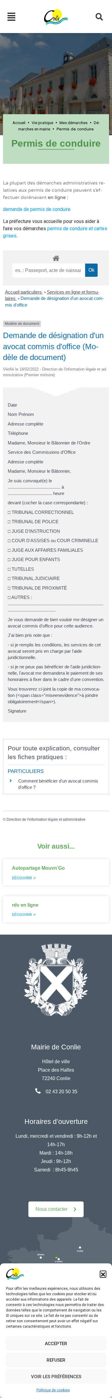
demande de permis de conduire (36, 209)
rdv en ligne (25, 905)
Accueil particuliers (24, 292)
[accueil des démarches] (56, 257)
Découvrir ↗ (24, 878)
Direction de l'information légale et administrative (46, 819)
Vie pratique (42, 122)
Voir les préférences (56, 1376)
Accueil (19, 122)
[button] (103, 1274)
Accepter (56, 1343)
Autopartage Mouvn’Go (38, 868)
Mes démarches (73, 122)
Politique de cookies (53, 1390)
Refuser (56, 1360)
